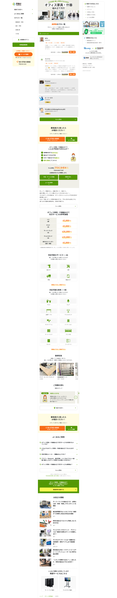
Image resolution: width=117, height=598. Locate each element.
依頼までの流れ (91, 15)
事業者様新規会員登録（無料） (94, 42)
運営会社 (85, 63)
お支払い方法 (90, 12)
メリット (89, 9)
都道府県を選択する (58, 489)
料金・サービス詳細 (49, 177)
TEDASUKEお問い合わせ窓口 (52, 475)
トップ (41, 596)
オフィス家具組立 (49, 596)
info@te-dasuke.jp (26, 57)
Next (75, 397)
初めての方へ (18, 9)
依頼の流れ (68, 177)
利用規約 (90, 63)
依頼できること (91, 7)
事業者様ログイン (91, 40)
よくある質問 (49, 182)
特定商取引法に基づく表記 (89, 67)
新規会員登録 (23, 45)
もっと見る (58, 119)
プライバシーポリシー (88, 65)
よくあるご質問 (19, 14)
